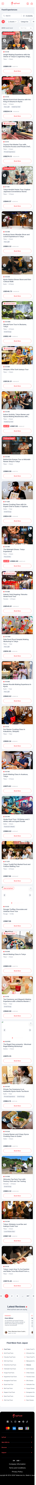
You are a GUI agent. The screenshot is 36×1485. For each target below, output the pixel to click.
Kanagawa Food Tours (10, 1380)
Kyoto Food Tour (8, 1384)
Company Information (17, 1464)
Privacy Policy (17, 1472)
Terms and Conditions (17, 1468)
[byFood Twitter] (11, 1422)
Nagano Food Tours (9, 1392)
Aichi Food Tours (8, 1353)
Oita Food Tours (8, 1400)
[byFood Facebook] (7, 1421)
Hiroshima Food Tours (10, 1365)
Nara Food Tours (8, 1396)
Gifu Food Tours (8, 1361)
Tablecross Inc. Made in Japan (25, 1475)
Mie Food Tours (8, 1388)
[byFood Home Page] (15, 3)
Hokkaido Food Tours (10, 1369)
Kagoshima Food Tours (10, 1376)
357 (28, 1296)
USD (17, 1460)
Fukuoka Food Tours (9, 1357)
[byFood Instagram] (15, 1421)
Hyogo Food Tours (9, 1372)
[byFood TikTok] (27, 1422)
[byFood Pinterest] (23, 1421)
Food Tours (7, 1349)
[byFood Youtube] (19, 1421)
